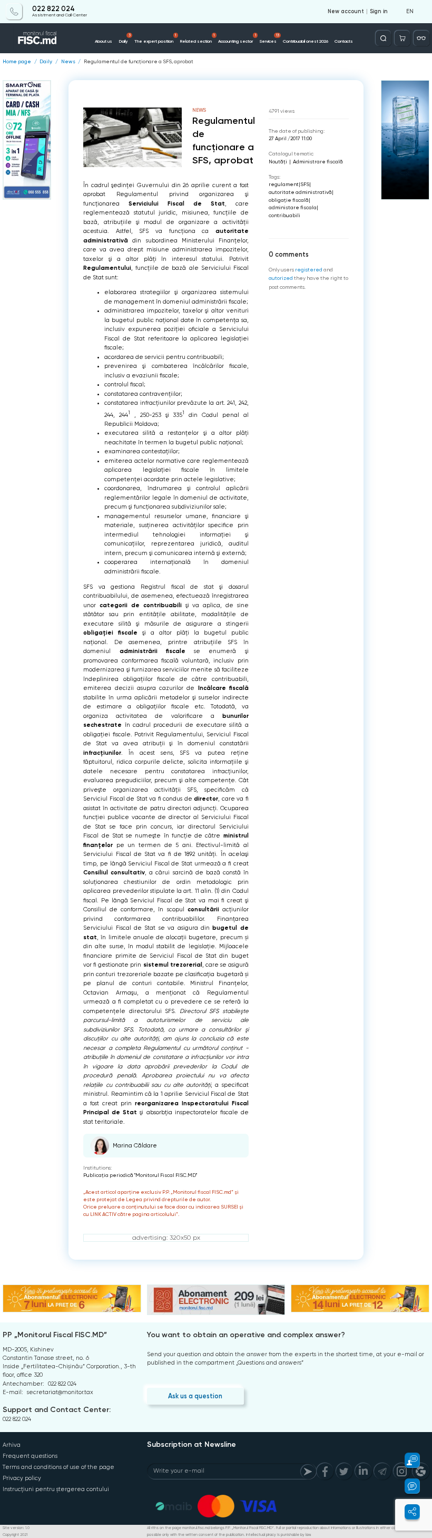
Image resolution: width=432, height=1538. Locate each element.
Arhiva (12, 1445)
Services (269, 38)
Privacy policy (22, 1478)
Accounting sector (237, 38)
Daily (124, 38)
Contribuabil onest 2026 (305, 41)
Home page (17, 61)
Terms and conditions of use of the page (58, 1467)
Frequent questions (30, 1456)
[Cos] (402, 38)
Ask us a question (195, 1396)
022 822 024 (53, 9)
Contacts (344, 41)
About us (103, 41)
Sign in (379, 11)
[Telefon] (14, 11)
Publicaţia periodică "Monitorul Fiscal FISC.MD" (140, 1175)
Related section (197, 38)
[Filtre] (421, 38)
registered (308, 269)
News (68, 61)
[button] (407, 1460)
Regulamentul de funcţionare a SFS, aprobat (138, 61)
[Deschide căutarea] (383, 38)
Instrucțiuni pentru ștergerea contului (56, 1489)
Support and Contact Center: (57, 1409)
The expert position (155, 38)
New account (346, 11)
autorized (281, 278)
